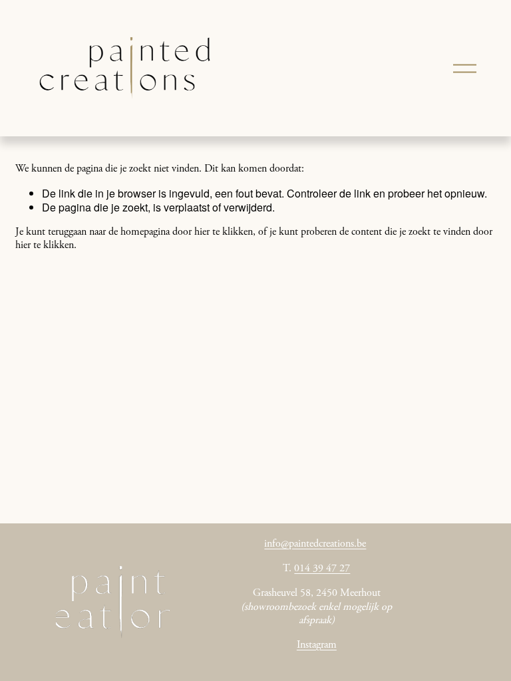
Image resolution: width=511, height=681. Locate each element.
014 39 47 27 (322, 568)
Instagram (317, 645)
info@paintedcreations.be (315, 544)
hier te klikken (223, 232)
